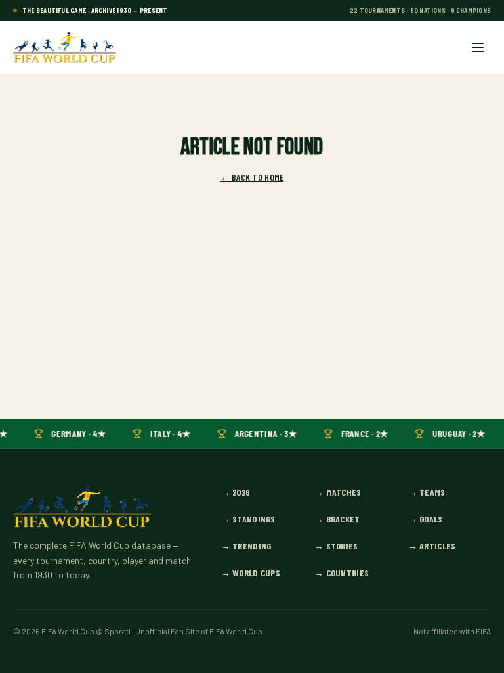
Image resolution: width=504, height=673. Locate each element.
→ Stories (336, 545)
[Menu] (478, 47)
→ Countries (341, 572)
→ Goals (425, 518)
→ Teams (427, 492)
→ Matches (338, 492)
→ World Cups (250, 572)
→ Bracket (337, 518)
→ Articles (432, 545)
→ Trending (246, 545)
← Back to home (252, 177)
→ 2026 (236, 492)
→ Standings (248, 518)
